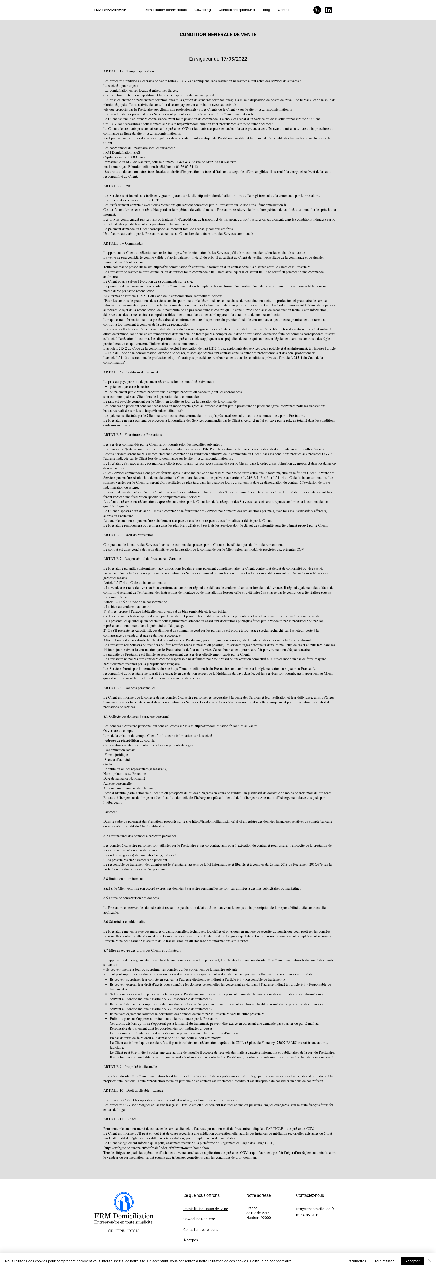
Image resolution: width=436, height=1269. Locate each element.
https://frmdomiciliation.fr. (235, 114)
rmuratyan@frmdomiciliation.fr (135, 166)
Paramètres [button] (356, 1260)
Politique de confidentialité (271, 1260)
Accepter (412, 1260)
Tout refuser (384, 1260)
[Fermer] (430, 1261)
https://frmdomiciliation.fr (273, 109)
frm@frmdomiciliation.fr (315, 1209)
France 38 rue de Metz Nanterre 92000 (258, 1213)
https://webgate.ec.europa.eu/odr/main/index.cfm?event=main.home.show (156, 1147)
